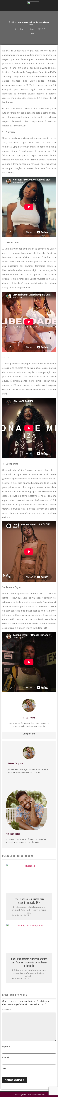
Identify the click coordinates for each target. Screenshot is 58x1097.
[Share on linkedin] (10, 737)
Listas (31, 29)
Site (4, 1068)
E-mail (6, 1057)
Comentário (7, 1009)
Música (32, 34)
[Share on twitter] (7, 737)
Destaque (32, 25)
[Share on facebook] (3, 737)
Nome (6, 1047)
